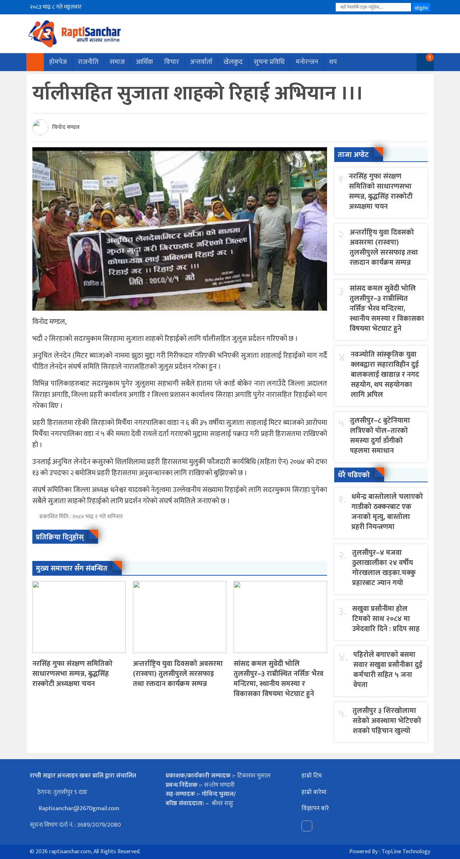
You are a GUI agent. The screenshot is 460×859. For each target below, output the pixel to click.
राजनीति (88, 62)
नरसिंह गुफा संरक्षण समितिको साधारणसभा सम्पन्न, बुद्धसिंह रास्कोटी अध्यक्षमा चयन (72, 674)
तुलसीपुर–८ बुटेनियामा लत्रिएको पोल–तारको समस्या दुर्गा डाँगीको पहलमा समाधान (380, 435)
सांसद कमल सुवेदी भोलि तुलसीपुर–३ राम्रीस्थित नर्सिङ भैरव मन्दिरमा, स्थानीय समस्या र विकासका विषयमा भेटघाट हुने (278, 679)
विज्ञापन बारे (315, 808)
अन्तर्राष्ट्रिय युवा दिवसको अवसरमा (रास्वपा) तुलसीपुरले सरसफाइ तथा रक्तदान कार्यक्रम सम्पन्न (178, 674)
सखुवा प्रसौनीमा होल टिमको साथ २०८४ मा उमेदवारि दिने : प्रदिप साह (386, 619)
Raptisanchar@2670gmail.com (78, 808)
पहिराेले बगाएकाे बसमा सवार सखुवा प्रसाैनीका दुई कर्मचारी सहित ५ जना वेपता (387, 670)
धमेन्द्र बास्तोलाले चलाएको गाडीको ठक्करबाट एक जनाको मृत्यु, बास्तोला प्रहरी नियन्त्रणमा (387, 512)
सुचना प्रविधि (269, 62)
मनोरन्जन (307, 62)
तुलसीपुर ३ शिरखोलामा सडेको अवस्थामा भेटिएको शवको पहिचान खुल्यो (387, 721)
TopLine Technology (406, 851)
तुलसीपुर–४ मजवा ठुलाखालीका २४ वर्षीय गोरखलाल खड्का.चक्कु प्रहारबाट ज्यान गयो (384, 568)
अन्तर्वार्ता (201, 62)
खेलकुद (233, 62)
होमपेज (58, 62)
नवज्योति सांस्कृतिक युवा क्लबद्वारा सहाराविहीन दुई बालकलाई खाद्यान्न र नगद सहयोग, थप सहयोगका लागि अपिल (385, 374)
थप (333, 62)
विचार (171, 62)
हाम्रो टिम (312, 776)
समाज (117, 62)
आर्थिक (144, 62)
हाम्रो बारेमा (314, 792)
